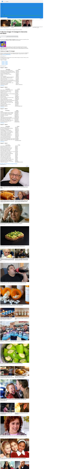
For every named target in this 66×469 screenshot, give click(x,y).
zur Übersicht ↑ (2, 85)
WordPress (4, 12)
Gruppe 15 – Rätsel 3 (5, 62)
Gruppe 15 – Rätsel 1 (5, 61)
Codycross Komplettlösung (6, 54)
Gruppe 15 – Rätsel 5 (5, 64)
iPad (3, 6)
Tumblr (4, 11)
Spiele (4, 13)
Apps (4, 5)
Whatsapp (4, 9)
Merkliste (3, 16)
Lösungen (4, 29)
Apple (2, 4)
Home (1, 29)
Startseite (3, 3)
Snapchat (4, 10)
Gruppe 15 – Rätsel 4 (5, 63)
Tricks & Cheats (7, 14)
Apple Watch (5, 7)
